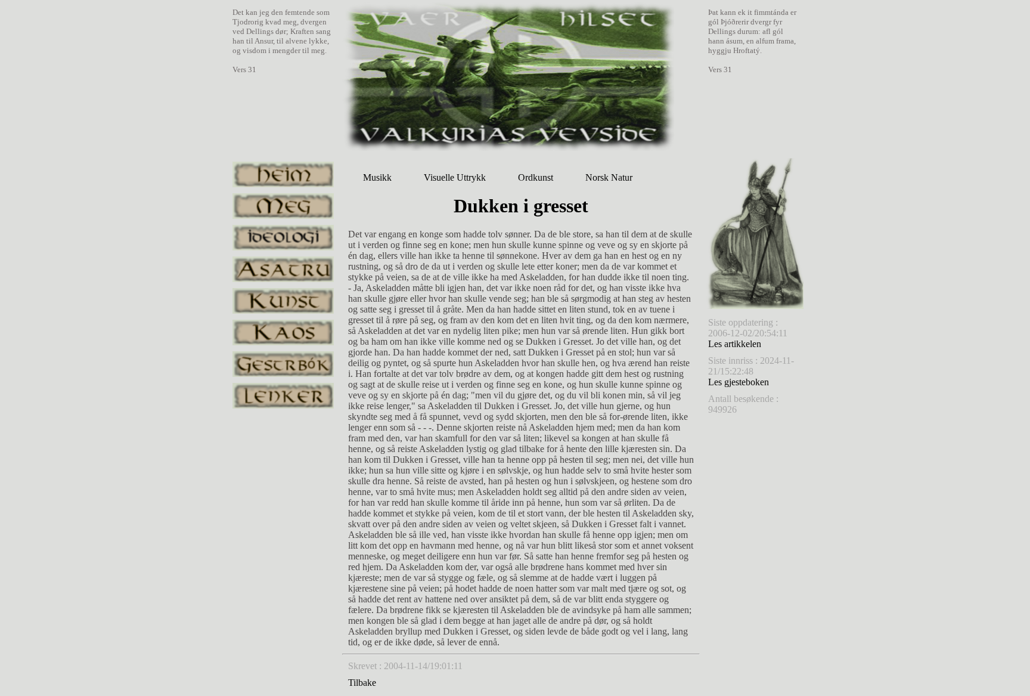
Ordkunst (535, 177)
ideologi (283, 237)
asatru (283, 269)
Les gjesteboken (738, 382)
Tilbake (362, 683)
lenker (283, 396)
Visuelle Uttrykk (455, 177)
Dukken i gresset (521, 205)
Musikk (377, 177)
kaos (283, 332)
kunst (283, 301)
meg (283, 206)
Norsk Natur (608, 177)
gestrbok (283, 364)
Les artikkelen (734, 344)
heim (283, 174)
